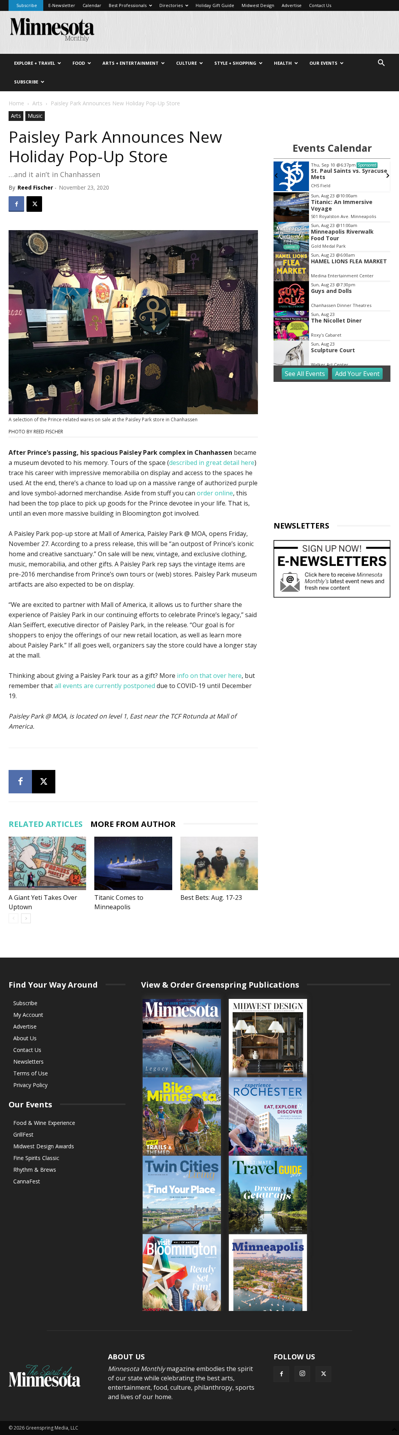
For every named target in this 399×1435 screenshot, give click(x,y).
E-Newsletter (61, 5)
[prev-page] (13, 918)
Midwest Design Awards (43, 1146)
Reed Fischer (35, 187)
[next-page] (26, 918)
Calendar (92, 5)
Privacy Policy (30, 1085)
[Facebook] (16, 204)
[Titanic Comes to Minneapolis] (133, 863)
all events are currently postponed (105, 685)
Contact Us (320, 5)
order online (215, 493)
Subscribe (26, 5)
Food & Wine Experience (44, 1122)
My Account (28, 1014)
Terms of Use (30, 1073)
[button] (381, 63)
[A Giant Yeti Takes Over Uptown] (47, 863)
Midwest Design (258, 5)
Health (283, 63)
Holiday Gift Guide (215, 5)
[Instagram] (302, 1374)
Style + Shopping (235, 63)
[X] (34, 204)
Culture (186, 63)
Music (35, 115)
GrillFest (23, 1134)
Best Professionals (128, 5)
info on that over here (209, 675)
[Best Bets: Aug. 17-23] (219, 863)
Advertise (292, 5)
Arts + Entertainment (130, 63)
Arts (37, 103)
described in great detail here (211, 462)
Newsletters (28, 1061)
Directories (171, 5)
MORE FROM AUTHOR (133, 824)
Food (78, 63)
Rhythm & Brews (34, 1169)
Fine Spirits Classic (36, 1158)
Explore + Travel (34, 63)
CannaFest (26, 1181)
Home (16, 103)
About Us (25, 1038)
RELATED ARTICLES (46, 824)
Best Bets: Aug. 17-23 (211, 897)
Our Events (323, 63)
